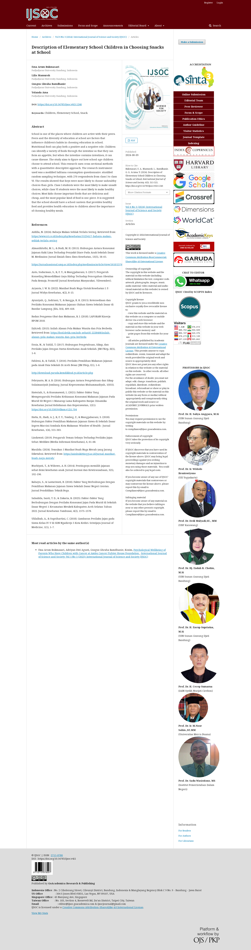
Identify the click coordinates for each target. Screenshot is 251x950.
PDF (132, 140)
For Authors (184, 835)
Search (216, 25)
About (158, 25)
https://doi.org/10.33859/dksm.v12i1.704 (54, 409)
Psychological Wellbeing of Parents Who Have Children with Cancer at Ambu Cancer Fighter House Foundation (102, 551)
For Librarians (186, 840)
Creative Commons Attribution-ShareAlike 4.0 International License (102, 907)
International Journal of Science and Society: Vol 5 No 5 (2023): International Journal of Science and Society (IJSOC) (102, 555)
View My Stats (40, 913)
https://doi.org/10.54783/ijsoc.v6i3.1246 (60, 104)
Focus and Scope (88, 25)
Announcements (113, 25)
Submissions (65, 25)
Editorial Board (137, 25)
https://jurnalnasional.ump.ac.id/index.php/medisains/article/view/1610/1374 (77, 264)
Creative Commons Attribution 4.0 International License (146, 347)
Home (35, 36)
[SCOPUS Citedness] (187, 316)
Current (31, 25)
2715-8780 (57, 855)
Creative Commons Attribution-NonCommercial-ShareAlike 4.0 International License (146, 257)
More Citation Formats (139, 192)
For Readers (184, 830)
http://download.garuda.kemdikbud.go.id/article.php (62, 372)
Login (220, 2)
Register (208, 2)
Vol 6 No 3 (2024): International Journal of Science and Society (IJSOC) (91, 36)
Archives (46, 25)
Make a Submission (192, 42)
